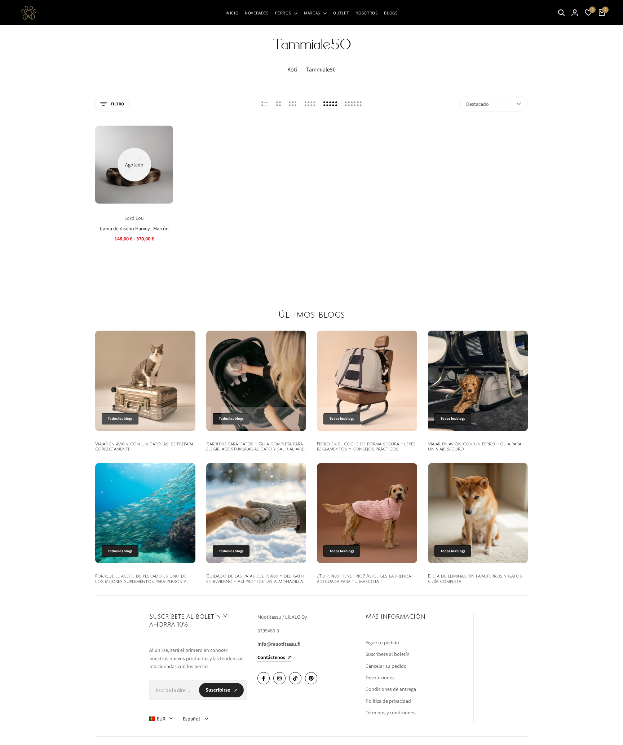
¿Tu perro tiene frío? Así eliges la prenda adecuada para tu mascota (364, 579)
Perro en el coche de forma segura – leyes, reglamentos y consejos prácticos (366, 447)
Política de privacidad (388, 701)
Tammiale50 (321, 69)
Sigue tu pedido (382, 642)
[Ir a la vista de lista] (265, 104)
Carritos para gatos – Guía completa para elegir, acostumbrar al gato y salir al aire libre (255, 449)
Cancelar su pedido (386, 666)
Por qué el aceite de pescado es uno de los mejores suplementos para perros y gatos (140, 581)
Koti (292, 69)
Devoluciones (380, 677)
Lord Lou (134, 218)
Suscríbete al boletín (388, 654)
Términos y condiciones (390, 712)
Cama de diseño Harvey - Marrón (134, 229)
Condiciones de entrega (391, 689)
